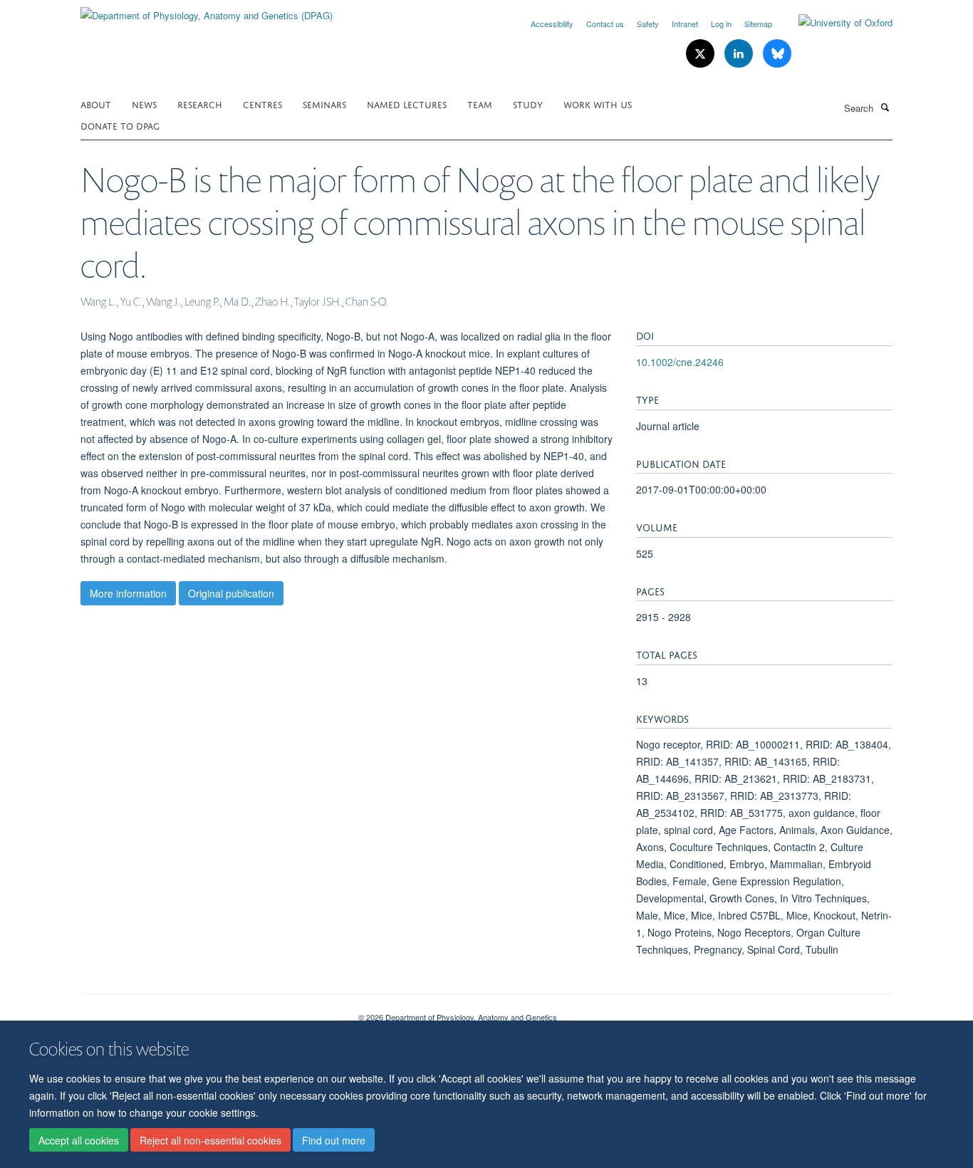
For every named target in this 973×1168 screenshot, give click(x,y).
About (95, 103)
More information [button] (128, 593)
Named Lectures (407, 103)
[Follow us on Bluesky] (777, 54)
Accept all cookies (78, 1140)
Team (479, 103)
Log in (721, 23)
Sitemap (758, 23)
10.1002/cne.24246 (680, 362)
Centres (262, 103)
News (144, 103)
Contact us (605, 23)
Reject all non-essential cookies (210, 1140)
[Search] (885, 107)
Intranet (685, 23)
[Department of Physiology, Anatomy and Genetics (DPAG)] (206, 10)
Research (199, 103)
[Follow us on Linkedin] (740, 54)
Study (528, 103)
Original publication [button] (231, 593)
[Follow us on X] (701, 54)
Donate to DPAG (120, 125)
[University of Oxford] (835, 22)
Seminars (324, 103)
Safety (648, 23)
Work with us (597, 103)
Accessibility (552, 23)
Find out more (333, 1140)
